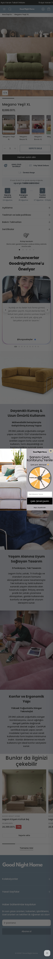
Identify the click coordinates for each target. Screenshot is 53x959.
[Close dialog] (50, 450)
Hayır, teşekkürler (40, 508)
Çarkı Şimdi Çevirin (39, 501)
